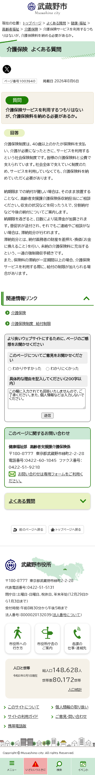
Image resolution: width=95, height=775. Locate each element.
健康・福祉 (78, 23)
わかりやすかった (26, 369)
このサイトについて (23, 707)
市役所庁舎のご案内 (47, 646)
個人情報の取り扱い (71, 707)
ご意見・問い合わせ (71, 716)
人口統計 (75, 689)
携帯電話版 (17, 726)
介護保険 (31, 29)
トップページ (32, 23)
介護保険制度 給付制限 (31, 324)
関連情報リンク (21, 298)
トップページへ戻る (68, 529)
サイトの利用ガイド (23, 716)
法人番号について (66, 615)
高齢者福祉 (10, 29)
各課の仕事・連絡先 (77, 646)
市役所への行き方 (17, 646)
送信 (47, 415)
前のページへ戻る (31, 529)
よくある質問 (56, 23)
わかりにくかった (64, 369)
